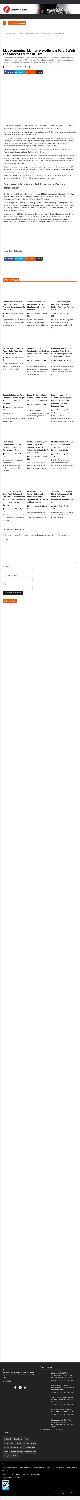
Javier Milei (14, 1447)
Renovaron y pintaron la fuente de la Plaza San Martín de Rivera (13, 351)
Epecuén (18, 1443)
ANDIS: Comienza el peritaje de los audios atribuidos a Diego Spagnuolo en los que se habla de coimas (37, 496)
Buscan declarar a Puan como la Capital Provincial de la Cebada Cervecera (38, 398)
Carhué (26, 1439)
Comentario (7, 539)
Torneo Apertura (30, 1451)
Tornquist (7, 1456)
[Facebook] (15, 1387)
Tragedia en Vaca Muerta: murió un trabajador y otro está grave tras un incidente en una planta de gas (62, 496)
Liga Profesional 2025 (27, 1447)
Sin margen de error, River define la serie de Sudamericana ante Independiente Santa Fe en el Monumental (38, 447)
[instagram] (25, 1387)
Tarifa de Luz (18, 251)
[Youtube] (20, 1387)
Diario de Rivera (10, 67)
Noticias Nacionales (17, 33)
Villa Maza (15, 1456)
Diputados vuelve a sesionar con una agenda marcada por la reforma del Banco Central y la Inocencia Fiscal (61, 400)
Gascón (33, 1443)
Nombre (6, 566)
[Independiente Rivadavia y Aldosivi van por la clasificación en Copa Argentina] (38, 291)
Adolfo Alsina (8, 1439)
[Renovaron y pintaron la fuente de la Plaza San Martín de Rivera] (14, 338)
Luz (10, 251)
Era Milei (26, 1443)
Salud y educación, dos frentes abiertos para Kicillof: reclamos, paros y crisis (62, 1399)
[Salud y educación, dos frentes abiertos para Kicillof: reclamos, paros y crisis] (62, 291)
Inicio (7, 33)
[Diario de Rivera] (39, 9)
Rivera (6, 1451)
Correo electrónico (10, 575)
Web (4, 584)
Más (39, 72)
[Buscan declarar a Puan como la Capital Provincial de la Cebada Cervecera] (38, 385)
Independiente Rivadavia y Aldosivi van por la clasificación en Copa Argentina (62, 1387)
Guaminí (6, 1447)
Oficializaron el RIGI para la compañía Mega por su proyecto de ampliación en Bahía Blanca (62, 1375)
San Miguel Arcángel (16, 1451)
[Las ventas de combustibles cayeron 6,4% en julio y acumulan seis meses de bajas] (14, 432)
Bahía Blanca (18, 1439)
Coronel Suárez (9, 1443)
